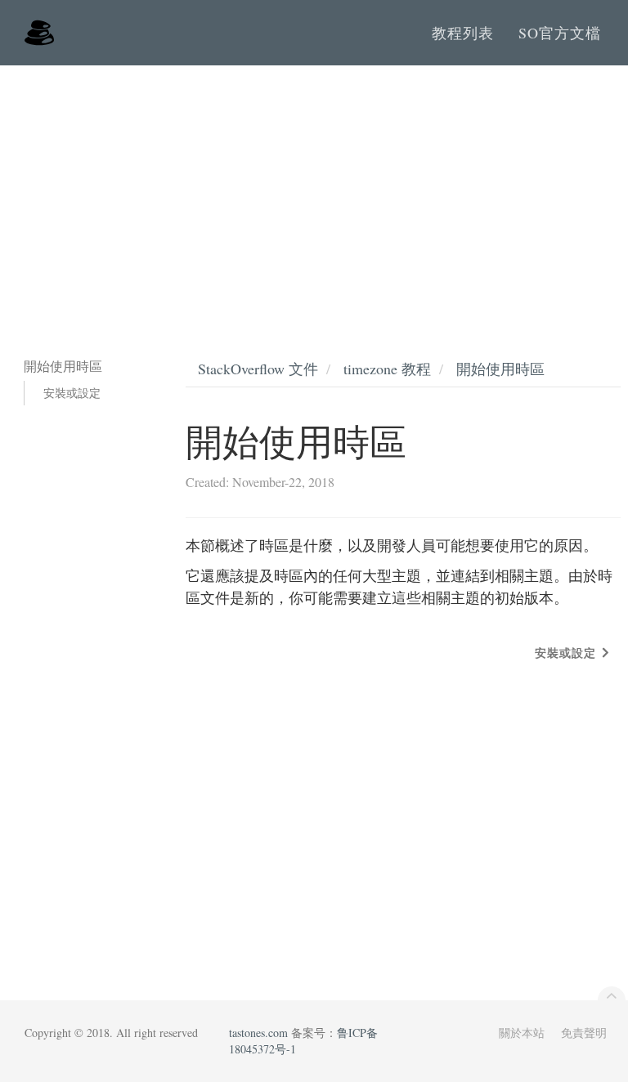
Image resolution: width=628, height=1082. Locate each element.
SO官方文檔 (559, 32)
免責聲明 (584, 1032)
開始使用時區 (500, 368)
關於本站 (522, 1032)
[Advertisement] (314, 188)
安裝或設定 (72, 392)
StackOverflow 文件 (258, 368)
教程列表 (463, 32)
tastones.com (258, 1032)
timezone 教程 (387, 368)
